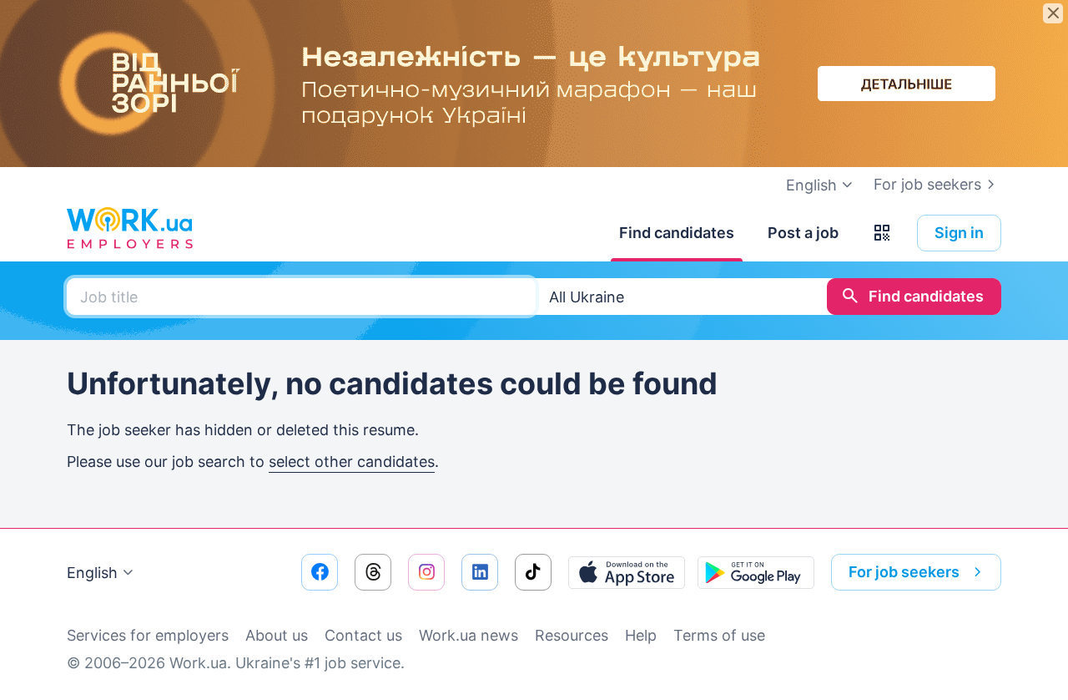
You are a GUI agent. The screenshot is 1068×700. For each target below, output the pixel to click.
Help (641, 635)
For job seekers (927, 184)
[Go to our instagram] (426, 572)
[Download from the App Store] (626, 572)
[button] (882, 233)
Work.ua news (468, 635)
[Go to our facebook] (319, 572)
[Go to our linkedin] (479, 572)
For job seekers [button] (904, 572)
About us (276, 635)
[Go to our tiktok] (533, 572)
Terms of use (719, 635)
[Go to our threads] (373, 572)
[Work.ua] (129, 229)
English (92, 572)
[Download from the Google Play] (756, 572)
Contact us (363, 635)
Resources (571, 635)
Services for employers (148, 635)
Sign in (959, 232)
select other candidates (352, 461)
